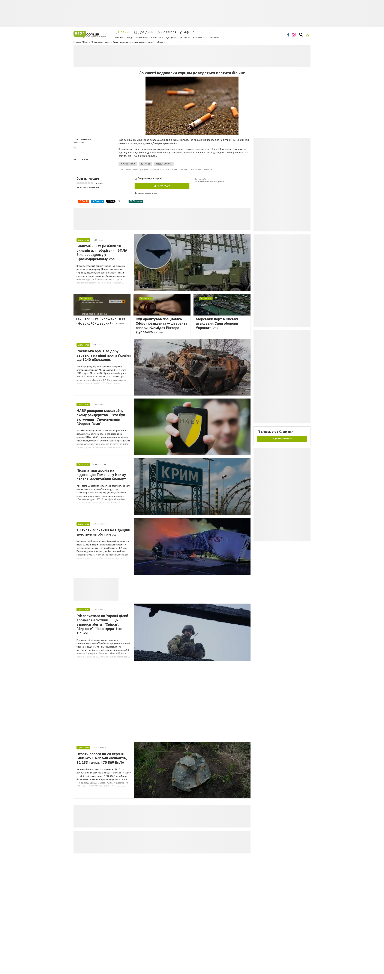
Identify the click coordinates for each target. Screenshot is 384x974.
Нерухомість (142, 37)
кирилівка (128, 163)
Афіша (189, 32)
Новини (124, 32)
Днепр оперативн (162, 143)
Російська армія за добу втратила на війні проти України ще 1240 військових (103, 355)
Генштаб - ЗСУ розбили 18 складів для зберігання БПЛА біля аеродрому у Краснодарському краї (101, 252)
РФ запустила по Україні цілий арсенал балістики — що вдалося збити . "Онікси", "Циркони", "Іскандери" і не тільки (102, 624)
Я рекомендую (163, 186)
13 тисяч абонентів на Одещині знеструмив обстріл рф (103, 532)
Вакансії (119, 37)
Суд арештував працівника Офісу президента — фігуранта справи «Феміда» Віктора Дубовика (161, 325)
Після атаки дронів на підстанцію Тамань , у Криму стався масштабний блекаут (101, 474)
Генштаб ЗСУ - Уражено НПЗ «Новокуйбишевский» (100, 321)
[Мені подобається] (75, 147)
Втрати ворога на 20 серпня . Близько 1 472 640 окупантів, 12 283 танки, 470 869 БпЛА (101, 758)
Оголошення (214, 37)
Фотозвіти (185, 37)
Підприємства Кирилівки (275, 431)
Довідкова (171, 37)
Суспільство (79, 142)
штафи (145, 163)
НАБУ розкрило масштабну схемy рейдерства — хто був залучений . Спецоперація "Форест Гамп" (100, 417)
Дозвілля (168, 32)
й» (175, 143)
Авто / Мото (199, 37)
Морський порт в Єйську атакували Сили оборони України (217, 323)
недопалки (163, 163)
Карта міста (157, 37)
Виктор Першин (81, 159)
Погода (129, 37)
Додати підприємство (282, 439)
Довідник (145, 32)
